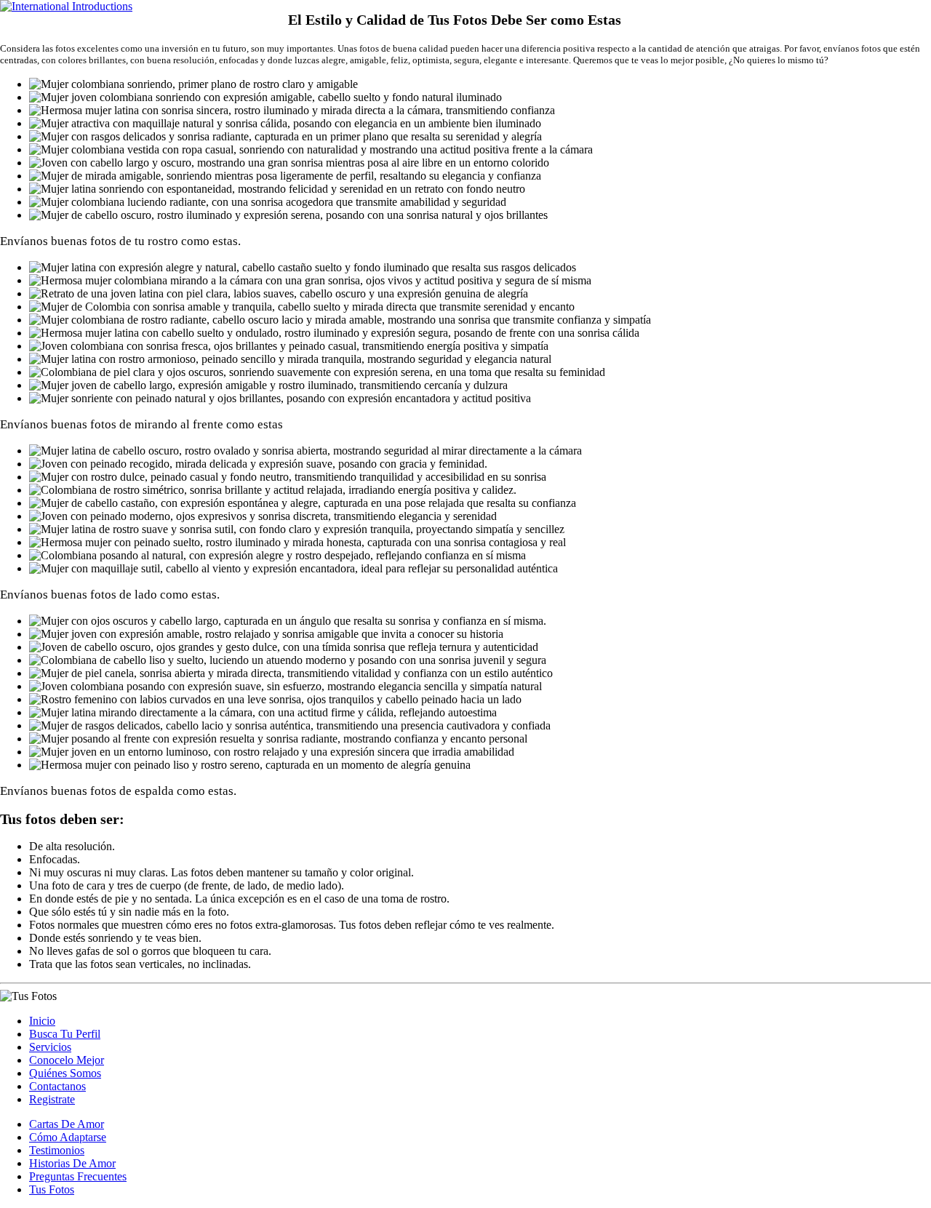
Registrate (52, 1099)
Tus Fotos (51, 1189)
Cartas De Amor (66, 1124)
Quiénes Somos (65, 1073)
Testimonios (56, 1150)
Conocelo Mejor (66, 1060)
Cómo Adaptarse (67, 1137)
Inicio (42, 1021)
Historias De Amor (72, 1163)
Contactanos (57, 1086)
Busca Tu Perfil (64, 1034)
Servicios (50, 1047)
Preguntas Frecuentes (78, 1176)
